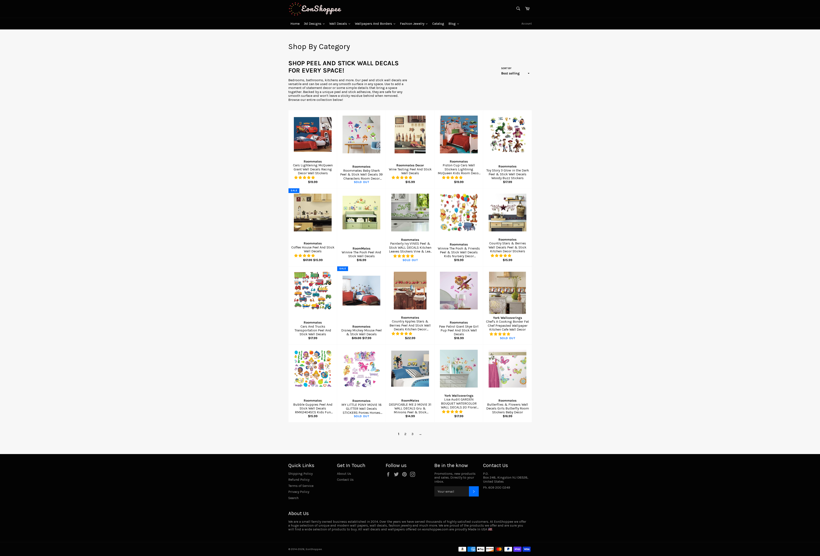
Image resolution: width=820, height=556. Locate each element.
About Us (344, 474)
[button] (305, 178)
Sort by (506, 68)
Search (293, 498)
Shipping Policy (300, 474)
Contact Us (345, 480)
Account (526, 23)
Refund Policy (298, 480)
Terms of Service (300, 486)
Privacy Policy (298, 492)
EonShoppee (314, 549)
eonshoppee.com (435, 529)
